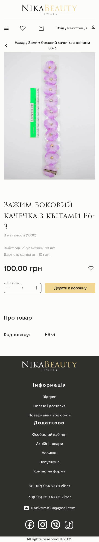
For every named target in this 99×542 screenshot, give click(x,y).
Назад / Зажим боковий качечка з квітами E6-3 (52, 45)
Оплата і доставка (49, 406)
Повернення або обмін (50, 415)
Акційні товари (49, 444)
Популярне (49, 462)
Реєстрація (77, 28)
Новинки (50, 453)
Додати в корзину (70, 288)
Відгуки (49, 397)
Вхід (60, 28)
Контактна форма (49, 471)
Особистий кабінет (49, 434)
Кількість (13, 282)
